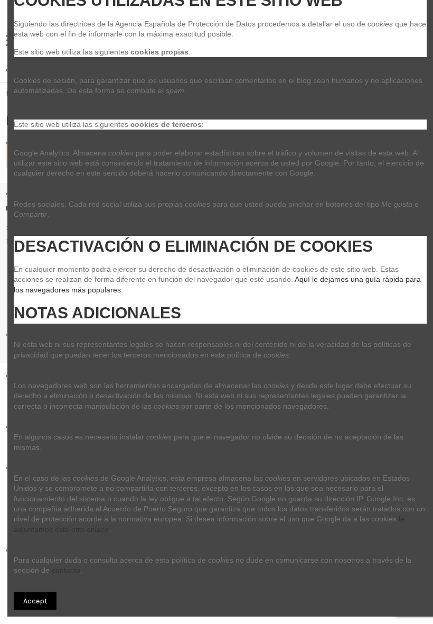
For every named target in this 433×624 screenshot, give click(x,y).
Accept (35, 601)
